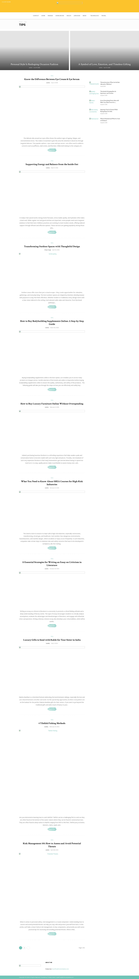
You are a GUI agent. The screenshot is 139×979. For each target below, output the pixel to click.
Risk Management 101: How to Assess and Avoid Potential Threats (52, 845)
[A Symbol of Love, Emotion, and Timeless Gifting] (104, 50)
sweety (48, 643)
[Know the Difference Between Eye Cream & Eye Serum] (52, 110)
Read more (52, 150)
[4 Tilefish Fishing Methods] (52, 772)
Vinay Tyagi (47, 250)
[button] (117, 16)
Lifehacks (77, 15)
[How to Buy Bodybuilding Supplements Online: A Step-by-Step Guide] (52, 353)
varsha (30, 67)
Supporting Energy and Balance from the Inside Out (52, 164)
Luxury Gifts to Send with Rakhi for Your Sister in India (52, 639)
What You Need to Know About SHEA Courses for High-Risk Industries (52, 483)
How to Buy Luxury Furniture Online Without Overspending (52, 403)
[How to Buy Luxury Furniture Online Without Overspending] (52, 431)
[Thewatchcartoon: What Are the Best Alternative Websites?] (94, 84)
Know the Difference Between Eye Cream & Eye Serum (52, 79)
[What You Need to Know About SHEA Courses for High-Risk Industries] (52, 510)
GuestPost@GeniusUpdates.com (60, 969)
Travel (103, 15)
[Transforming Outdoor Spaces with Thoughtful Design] (52, 271)
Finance (50, 15)
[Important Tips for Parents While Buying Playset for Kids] (94, 112)
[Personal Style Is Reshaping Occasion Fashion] (34, 50)
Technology (94, 15)
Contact (36, 15)
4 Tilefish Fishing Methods (51, 723)
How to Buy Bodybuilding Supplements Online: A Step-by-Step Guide (52, 323)
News (84, 15)
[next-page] (28, 947)
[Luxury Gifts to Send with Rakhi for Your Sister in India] (52, 670)
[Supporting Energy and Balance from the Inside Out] (52, 193)
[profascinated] (69, 6)
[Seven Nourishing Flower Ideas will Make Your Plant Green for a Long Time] (94, 103)
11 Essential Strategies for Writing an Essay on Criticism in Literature (52, 564)
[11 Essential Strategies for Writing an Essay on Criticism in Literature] (52, 590)
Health (69, 15)
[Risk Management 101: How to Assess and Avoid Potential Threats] (52, 886)
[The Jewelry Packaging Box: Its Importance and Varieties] (94, 93)
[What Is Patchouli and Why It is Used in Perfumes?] (94, 121)
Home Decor (60, 15)
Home (43, 15)
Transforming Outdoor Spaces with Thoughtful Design (52, 246)
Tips (52, 75)
